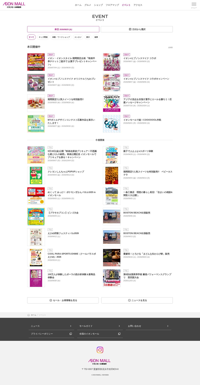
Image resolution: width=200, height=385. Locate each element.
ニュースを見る (139, 300)
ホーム (34, 315)
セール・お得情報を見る (65, 300)
